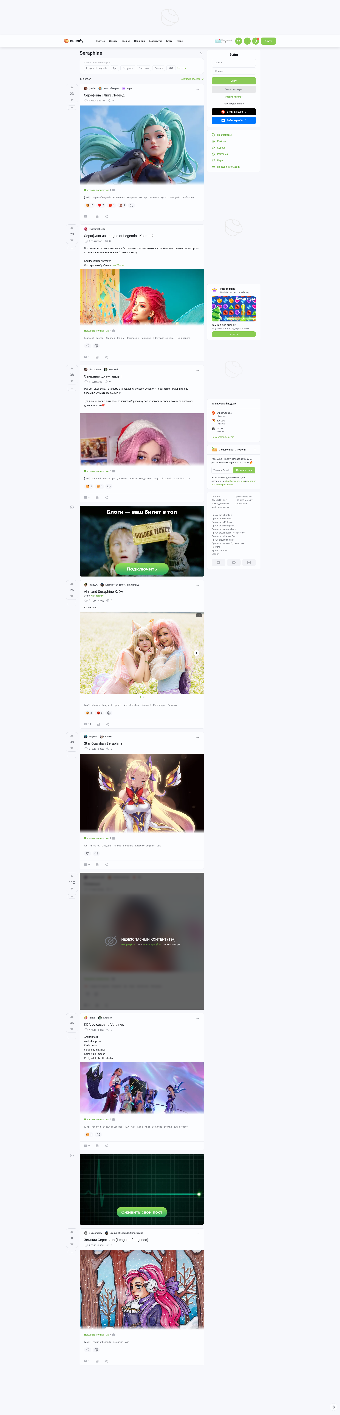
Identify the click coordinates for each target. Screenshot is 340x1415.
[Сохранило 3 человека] (97, 357)
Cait (159, 845)
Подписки (139, 41)
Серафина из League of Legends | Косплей (119, 236)
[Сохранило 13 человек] (97, 1146)
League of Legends (101, 197)
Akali (147, 1126)
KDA (126, 1126)
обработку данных (235, 481)
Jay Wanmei (118, 265)
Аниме (133, 478)
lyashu (92, 88)
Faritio (92, 1017)
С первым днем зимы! (102, 376)
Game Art (154, 197)
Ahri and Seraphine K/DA (103, 591)
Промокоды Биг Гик (222, 515)
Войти (268, 41)
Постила (216, 547)
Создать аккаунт (234, 89)
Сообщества (155, 41)
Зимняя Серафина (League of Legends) (116, 1240)
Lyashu (164, 197)
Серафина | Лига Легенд (104, 95)
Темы (180, 41)
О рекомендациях (244, 500)
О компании (241, 503)
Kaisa (140, 1126)
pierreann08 (95, 369)
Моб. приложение (220, 507)
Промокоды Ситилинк (223, 540)
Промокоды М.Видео (222, 522)
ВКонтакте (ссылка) (163, 338)
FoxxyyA (93, 584)
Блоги (169, 41)
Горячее (100, 41)
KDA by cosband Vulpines (104, 1024)
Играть (234, 334)
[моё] (86, 197)
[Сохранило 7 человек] (97, 216)
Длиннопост (183, 338)
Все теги (181, 68)
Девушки (122, 478)
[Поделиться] (106, 216)
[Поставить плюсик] (72, 87)
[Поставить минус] (72, 100)
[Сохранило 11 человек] (98, 724)
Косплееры (132, 338)
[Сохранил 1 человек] (97, 1361)
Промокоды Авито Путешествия (228, 543)
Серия (93, 595)
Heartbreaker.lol (97, 229)
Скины (120, 338)
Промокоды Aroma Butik (224, 529)
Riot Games (119, 197)
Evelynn (168, 1126)
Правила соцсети (243, 496)
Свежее (126, 41)
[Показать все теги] (188, 478)
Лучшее (113, 41)
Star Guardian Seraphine (103, 743)
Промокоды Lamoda (222, 518)
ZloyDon (93, 736)
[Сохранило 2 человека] (97, 497)
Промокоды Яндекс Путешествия (228, 533)
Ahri (125, 705)
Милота (96, 705)
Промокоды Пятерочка (223, 525)
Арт (146, 197)
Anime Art (95, 845)
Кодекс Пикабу (219, 500)
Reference (188, 197)
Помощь (216, 496)
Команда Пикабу (220, 503)
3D (140, 197)
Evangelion (175, 197)
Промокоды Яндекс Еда (224, 536)
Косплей (110, 338)
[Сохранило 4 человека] (97, 864)
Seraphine (132, 197)
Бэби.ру (215, 554)
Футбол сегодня (220, 550)
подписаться (244, 470)
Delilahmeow (95, 1233)
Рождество (145, 478)
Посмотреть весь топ (223, 437)
